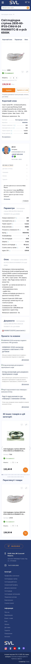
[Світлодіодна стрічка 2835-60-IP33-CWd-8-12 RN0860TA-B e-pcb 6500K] (15, 435)
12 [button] (18, 474)
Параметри (18, 39)
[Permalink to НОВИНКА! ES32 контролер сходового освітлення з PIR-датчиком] (15, 341)
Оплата (7, 624)
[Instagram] (6, 648)
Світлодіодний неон (11, 582)
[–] (10, 76)
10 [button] (15, 474)
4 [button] (6, 474)
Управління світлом (11, 597)
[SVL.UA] (14, 2)
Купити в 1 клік (22, 90)
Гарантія (7, 630)
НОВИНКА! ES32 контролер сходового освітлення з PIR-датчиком (13, 349)
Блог (6, 621)
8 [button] (12, 474)
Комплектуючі (9, 600)
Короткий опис (7, 39)
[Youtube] (14, 648)
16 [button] (24, 474)
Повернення (8, 633)
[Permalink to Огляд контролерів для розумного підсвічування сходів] (15, 366)
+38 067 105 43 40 (17, 154)
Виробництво (9, 615)
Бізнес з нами (9, 618)
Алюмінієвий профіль (11, 585)
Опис (26, 39)
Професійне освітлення (12, 575)
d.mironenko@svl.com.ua (18, 151)
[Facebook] (10, 648)
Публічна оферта (16, 658)
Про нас (7, 612)
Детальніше (7, 199)
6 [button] (9, 474)
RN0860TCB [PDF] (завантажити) (14, 330)
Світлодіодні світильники (12, 594)
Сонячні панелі (9, 603)
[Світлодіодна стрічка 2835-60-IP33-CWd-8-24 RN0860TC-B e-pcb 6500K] (15, 499)
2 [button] (3, 474)
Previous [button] (2, 448)
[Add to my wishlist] (22, 71)
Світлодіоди (8, 591)
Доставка (7, 627)
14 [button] (21, 474)
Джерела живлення (10, 588)
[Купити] (25, 469)
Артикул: (4, 70)
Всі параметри (6, 136)
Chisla (27, 661)
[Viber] (13, 156)
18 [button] (27, 474)
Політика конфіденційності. (19, 656)
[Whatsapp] (15, 156)
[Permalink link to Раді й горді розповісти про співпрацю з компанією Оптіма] (15, 391)
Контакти (7, 636)
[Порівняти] (27, 71)
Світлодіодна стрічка (21, 120)
